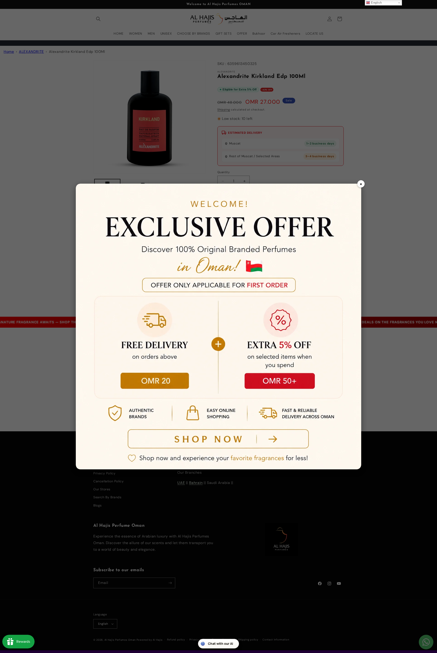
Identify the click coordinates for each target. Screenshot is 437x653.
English (376, 2)
